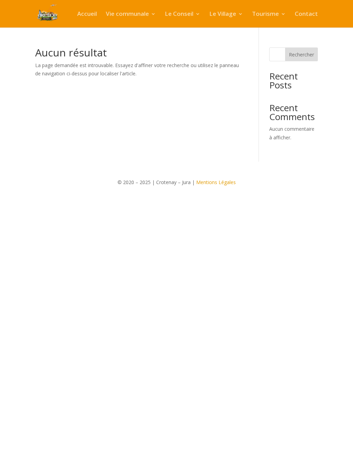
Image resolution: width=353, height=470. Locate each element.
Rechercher (301, 54)
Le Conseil (179, 14)
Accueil (87, 14)
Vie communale (127, 14)
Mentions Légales (216, 182)
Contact (306, 14)
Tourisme (265, 14)
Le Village (222, 14)
